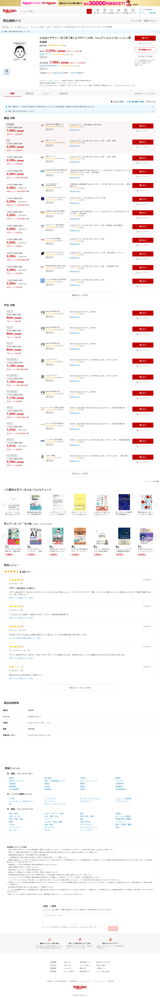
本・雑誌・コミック (21, 27)
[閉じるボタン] (157, 32)
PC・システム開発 (37, 27)
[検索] (89, 11)
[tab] (12, 94)
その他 (48, 27)
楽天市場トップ (7, 27)
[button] (105, 11)
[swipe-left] (4, 505)
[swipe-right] (156, 505)
